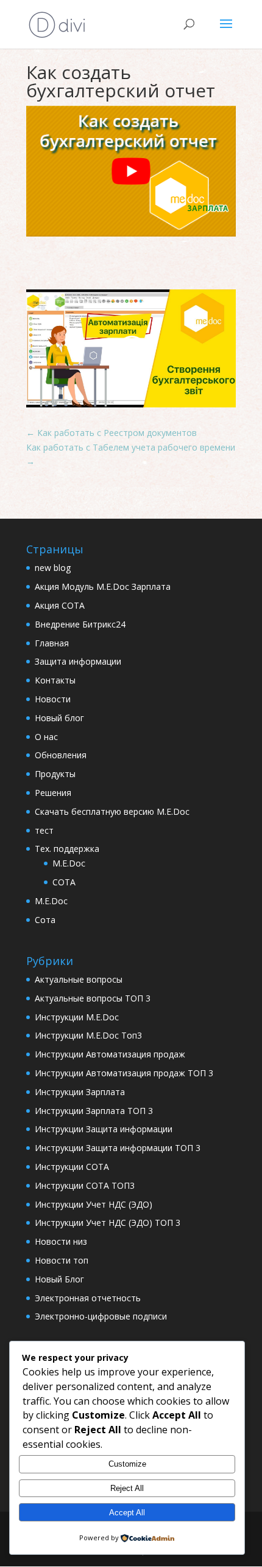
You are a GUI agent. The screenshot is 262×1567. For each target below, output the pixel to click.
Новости (53, 699)
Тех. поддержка (67, 848)
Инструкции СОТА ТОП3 (85, 1185)
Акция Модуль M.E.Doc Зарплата (103, 586)
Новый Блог (59, 1279)
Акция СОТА (60, 605)
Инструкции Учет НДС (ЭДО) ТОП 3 (107, 1222)
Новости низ (61, 1241)
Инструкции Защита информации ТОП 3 (117, 1148)
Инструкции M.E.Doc (77, 1017)
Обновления (61, 755)
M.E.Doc (68, 863)
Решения (53, 792)
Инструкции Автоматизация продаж (110, 1054)
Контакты (55, 680)
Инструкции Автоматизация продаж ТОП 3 (124, 1073)
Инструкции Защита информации (103, 1129)
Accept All (127, 1512)
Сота (45, 919)
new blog (53, 567)
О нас (46, 736)
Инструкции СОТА (72, 1166)
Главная (52, 643)
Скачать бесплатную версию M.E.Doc (112, 811)
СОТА (64, 882)
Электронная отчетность (88, 1298)
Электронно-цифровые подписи (101, 1316)
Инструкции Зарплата (80, 1092)
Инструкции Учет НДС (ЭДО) (93, 1204)
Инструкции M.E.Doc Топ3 (88, 1035)
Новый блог (59, 718)
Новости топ (61, 1260)
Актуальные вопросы (78, 979)
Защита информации (78, 661)
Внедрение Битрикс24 (80, 624)
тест (44, 830)
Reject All (127, 1488)
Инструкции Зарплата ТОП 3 (94, 1110)
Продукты (55, 774)
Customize (127, 1463)
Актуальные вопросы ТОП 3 (92, 998)
